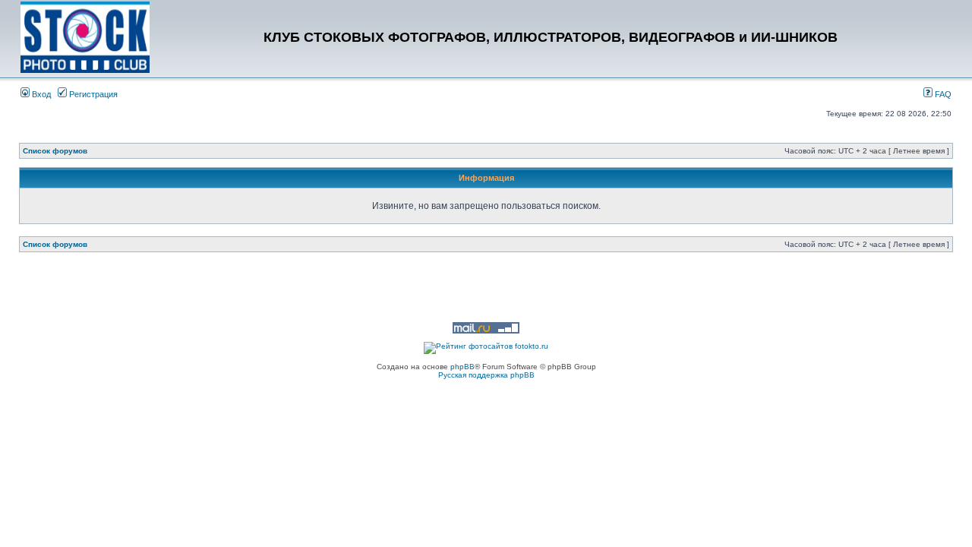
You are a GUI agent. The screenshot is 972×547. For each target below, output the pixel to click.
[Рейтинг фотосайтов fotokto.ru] (486, 346)
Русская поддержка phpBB (486, 375)
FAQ (942, 94)
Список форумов (55, 151)
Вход (40, 94)
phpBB (462, 366)
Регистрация (92, 94)
